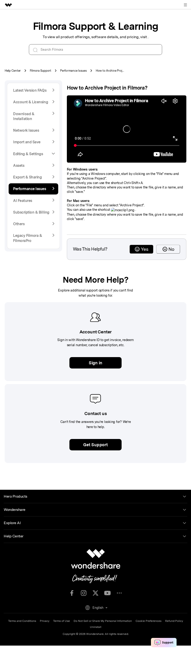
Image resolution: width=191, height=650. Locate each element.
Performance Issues (73, 70)
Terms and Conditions (22, 621)
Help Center (13, 70)
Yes (144, 249)
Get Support (95, 444)
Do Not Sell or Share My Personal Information (103, 621)
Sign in (95, 362)
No (171, 249)
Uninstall (95, 627)
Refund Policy (174, 621)
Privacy (44, 621)
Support (40, 70)
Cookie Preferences (148, 621)
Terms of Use (61, 621)
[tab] (33, 153)
